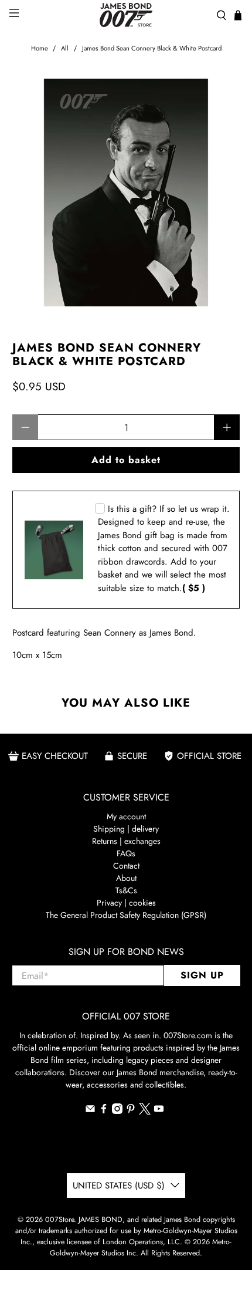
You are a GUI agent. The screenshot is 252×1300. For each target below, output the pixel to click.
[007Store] (126, 15)
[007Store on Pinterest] (130, 1111)
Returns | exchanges (126, 841)
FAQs (126, 853)
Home (39, 48)
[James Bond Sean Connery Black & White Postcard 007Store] (126, 193)
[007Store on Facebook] (103, 1111)
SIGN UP (202, 975)
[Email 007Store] (90, 1111)
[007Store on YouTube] (159, 1111)
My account (126, 816)
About (126, 878)
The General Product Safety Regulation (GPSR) (126, 915)
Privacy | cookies (126, 903)
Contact (126, 866)
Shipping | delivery (126, 829)
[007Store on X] (145, 1111)
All (65, 48)
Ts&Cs (126, 890)
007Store (59, 1219)
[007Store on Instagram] (117, 1111)
